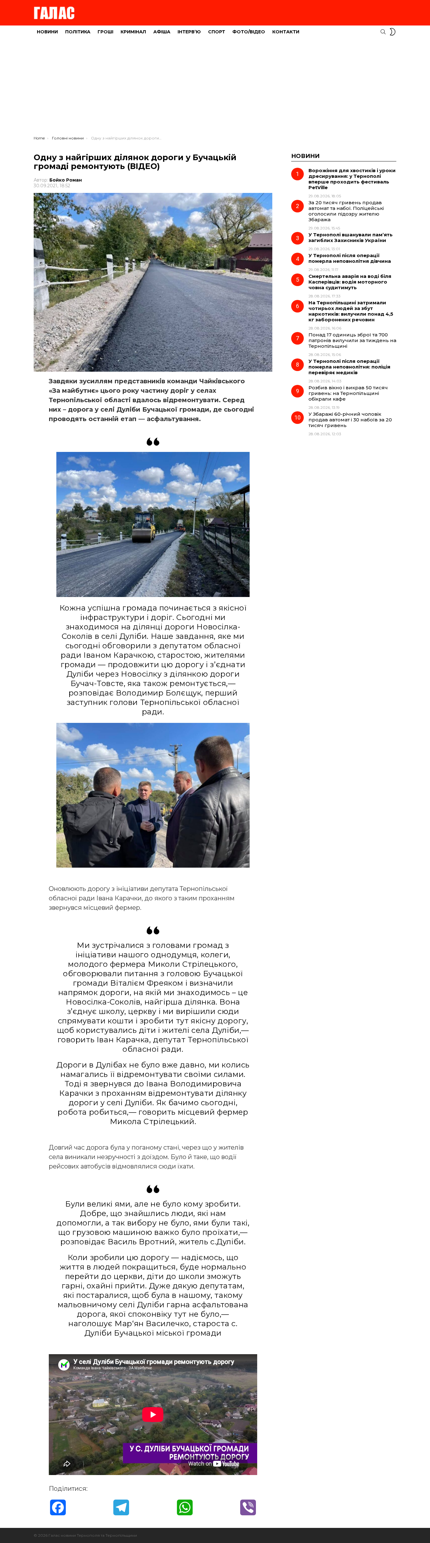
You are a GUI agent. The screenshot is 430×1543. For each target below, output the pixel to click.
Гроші (105, 32)
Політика (77, 32)
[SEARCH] (383, 32)
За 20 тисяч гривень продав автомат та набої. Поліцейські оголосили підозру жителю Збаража (346, 211)
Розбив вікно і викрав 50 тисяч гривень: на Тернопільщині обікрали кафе (348, 393)
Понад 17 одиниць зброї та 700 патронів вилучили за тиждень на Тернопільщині (352, 340)
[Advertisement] (215, 88)
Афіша (161, 32)
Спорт (216, 32)
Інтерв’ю (189, 32)
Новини (47, 32)
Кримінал (133, 32)
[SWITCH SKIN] (392, 31)
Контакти (285, 32)
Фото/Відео (248, 32)
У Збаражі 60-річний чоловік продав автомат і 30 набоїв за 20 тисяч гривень (350, 419)
